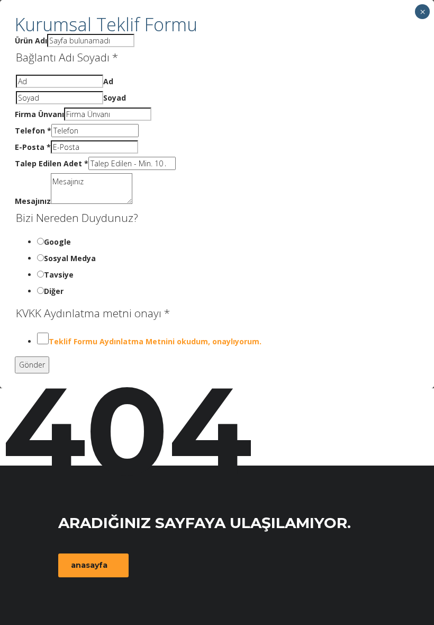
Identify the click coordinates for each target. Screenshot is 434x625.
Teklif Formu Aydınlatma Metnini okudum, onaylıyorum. (155, 341)
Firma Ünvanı (39, 114)
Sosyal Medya (70, 258)
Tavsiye (59, 275)
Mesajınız (33, 201)
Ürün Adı (31, 40)
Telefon (33, 131)
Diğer (54, 291)
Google (57, 242)
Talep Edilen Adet (51, 163)
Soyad (114, 98)
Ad (108, 81)
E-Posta (33, 147)
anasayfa (89, 565)
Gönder (32, 365)
